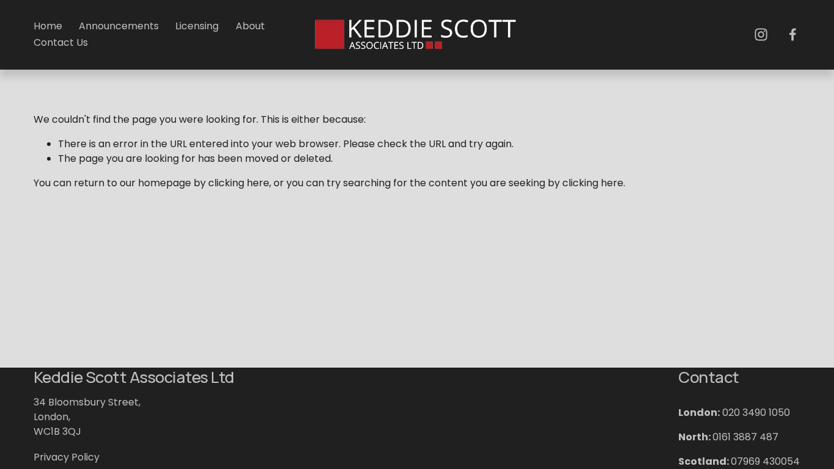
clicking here (238, 183)
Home (48, 26)
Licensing (197, 26)
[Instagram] (761, 34)
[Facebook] (792, 34)
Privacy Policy (67, 457)
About (250, 26)
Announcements (119, 26)
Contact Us (61, 42)
